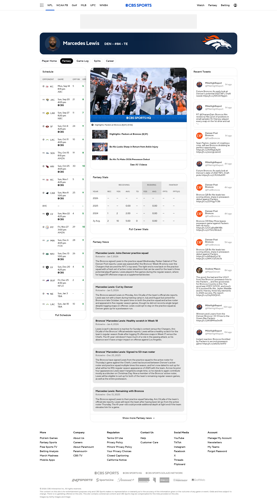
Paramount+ (80, 451)
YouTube (179, 438)
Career (110, 61)
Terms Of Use (115, 438)
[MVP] (164, 478)
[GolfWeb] (198, 480)
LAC (52, 139)
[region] (138, 95)
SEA (52, 153)
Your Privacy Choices (119, 451)
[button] (42, 5)
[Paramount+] (126, 479)
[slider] (138, 113)
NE (51, 294)
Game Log (82, 61)
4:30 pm (63, 282)
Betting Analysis (49, 451)
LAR (52, 113)
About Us (78, 438)
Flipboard (179, 464)
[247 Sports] (82, 479)
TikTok (177, 442)
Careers (77, 442)
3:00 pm (63, 228)
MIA (52, 240)
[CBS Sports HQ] (132, 472)
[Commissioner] (147, 478)
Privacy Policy (115, 442)
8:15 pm (64, 88)
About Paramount (83, 447)
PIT (52, 227)
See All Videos (138, 164)
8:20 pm (63, 114)
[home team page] (47, 86)
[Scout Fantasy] (180, 479)
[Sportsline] (105, 479)
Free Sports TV (48, 447)
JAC (52, 100)
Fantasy (66, 61)
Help (143, 438)
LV (51, 214)
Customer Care (149, 442)
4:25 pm (63, 127)
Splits (97, 61)
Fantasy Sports (48, 442)
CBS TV (77, 455)
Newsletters (215, 442)
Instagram (179, 447)
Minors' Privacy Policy (119, 447)
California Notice (117, 460)
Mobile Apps (47, 460)
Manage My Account (219, 438)
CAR (52, 193)
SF (51, 126)
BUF (52, 280)
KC (51, 86)
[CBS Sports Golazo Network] (164, 472)
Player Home (49, 61)
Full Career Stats (138, 229)
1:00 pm (63, 194)
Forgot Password (217, 451)
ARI (52, 166)
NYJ (52, 254)
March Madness (49, 455)
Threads (178, 460)
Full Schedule (63, 315)
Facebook (179, 451)
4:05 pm (64, 101)
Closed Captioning (118, 455)
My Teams (213, 447)
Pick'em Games (49, 438)
